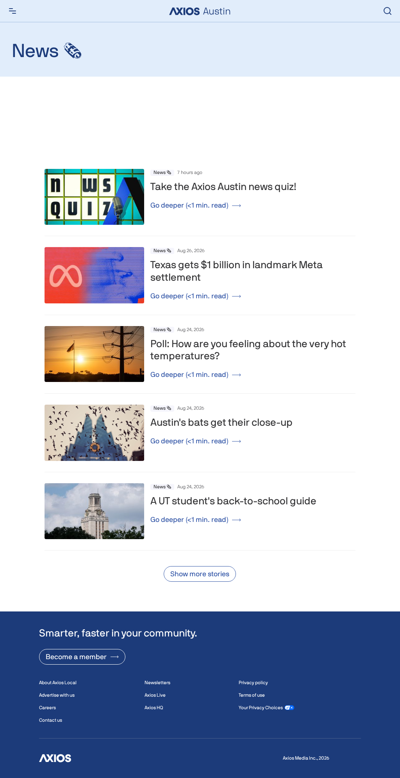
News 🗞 (162, 172)
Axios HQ (154, 707)
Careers (47, 707)
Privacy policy (253, 682)
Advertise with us (57, 695)
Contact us (50, 720)
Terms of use (252, 695)
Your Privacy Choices (261, 707)
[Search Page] (387, 11)
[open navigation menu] (12, 11)
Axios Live (155, 695)
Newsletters (157, 682)
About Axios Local (58, 682)
